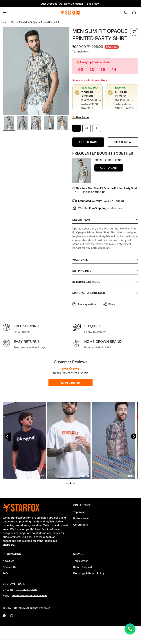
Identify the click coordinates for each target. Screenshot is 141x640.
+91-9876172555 (26, 589)
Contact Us (9, 567)
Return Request (82, 567)
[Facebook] (4, 615)
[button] (134, 12)
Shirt (13, 22)
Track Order (80, 560)
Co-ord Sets (80, 524)
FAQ (5, 573)
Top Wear (79, 512)
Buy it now (122, 142)
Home (4, 22)
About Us (8, 560)
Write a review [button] (70, 382)
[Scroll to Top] (134, 620)
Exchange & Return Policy (88, 573)
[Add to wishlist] (134, 32)
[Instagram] (11, 615)
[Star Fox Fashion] (70, 12)
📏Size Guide (80, 117)
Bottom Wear (81, 518)
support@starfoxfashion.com (29, 595)
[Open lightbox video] (46, 440)
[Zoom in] (61, 34)
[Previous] (7, 436)
